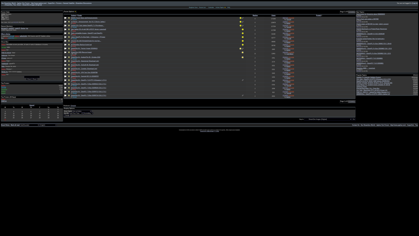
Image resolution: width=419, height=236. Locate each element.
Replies (255, 15)
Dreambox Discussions (84, 3)
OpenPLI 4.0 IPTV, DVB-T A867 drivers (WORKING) (373, 81)
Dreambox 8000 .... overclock (365, 68)
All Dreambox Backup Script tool (81, 44)
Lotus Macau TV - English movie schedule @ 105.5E (373, 85)
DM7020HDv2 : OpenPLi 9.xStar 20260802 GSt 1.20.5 (373, 53)
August (31, 105)
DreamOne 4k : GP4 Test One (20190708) (84, 72)
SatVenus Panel (361, 86)
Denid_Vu (5, 72)
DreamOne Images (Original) (32, 5)
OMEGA (4, 101)
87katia (4, 58)
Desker (23, 28)
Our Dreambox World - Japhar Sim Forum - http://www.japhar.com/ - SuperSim (28, 3)
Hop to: (301, 119)
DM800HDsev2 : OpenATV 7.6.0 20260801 (369, 63)
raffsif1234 (23, 36)
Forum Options (69, 11)
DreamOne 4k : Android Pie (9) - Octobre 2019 (85, 57)
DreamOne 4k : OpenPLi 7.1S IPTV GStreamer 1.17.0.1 (88, 80)
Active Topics (220, 7)
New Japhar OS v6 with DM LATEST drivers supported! (88, 29)
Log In (415, 3)
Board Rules (5, 125)
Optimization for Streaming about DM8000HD (370, 14)
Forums (59, 3)
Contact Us (355, 125)
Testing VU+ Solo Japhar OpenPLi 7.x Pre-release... (87, 25)
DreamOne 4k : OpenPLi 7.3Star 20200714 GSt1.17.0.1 (88, 95)
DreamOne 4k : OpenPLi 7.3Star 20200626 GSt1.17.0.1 (88, 88)
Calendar (211, 7)
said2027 (11, 28)
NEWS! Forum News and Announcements (84, 18)
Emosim (73, 105)
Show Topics (68, 111)
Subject (73, 15)
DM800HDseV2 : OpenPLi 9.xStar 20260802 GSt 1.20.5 (374, 48)
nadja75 (17, 28)
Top (416, 125)
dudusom (4, 55)
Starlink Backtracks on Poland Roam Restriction (371, 29)
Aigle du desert (6, 53)
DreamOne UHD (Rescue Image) (81, 52)
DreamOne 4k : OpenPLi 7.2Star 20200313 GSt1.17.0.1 (88, 84)
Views (273, 15)
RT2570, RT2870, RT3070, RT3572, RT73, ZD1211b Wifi (374, 83)
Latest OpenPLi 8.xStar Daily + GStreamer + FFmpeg (88, 37)
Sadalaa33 (5, 63)
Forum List (202, 7)
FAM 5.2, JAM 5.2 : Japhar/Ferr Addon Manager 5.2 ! (373, 92)
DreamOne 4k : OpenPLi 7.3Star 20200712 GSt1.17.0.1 (88, 91)
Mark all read (15, 125)
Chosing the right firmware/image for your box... (86, 41)
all (75, 53)
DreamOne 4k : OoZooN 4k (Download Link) (85, 65)
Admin (288, 23)
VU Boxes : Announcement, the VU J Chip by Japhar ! (88, 22)
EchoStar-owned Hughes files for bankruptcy (370, 39)
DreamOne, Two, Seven (13, 5)
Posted (318, 15)
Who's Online (5, 34)
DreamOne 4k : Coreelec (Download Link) (84, 68)
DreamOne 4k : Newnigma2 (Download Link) (85, 61)
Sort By (66, 113)
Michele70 (4, 28)
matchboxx (289, 54)
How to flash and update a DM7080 (367, 19)
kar (27, 28)
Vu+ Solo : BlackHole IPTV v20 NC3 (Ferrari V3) (371, 90)
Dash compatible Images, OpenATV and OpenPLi (86, 33)
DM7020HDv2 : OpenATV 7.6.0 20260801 (369, 58)
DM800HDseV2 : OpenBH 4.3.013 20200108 (370, 34)
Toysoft (288, 19)
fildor (3, 66)
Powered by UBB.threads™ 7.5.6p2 (209, 131)
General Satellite (68, 3)
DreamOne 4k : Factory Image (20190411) (84, 48)
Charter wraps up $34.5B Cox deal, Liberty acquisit (372, 24)
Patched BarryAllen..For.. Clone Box (367, 88)
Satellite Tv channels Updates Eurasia (368, 77)
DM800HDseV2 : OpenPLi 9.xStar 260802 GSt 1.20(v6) (373, 43)
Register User (193, 7)
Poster (79, 15)
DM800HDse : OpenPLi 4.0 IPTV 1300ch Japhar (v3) (373, 94)
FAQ (228, 7)
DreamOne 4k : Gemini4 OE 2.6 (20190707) (85, 76)
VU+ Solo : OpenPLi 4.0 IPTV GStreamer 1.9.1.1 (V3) (373, 79)
